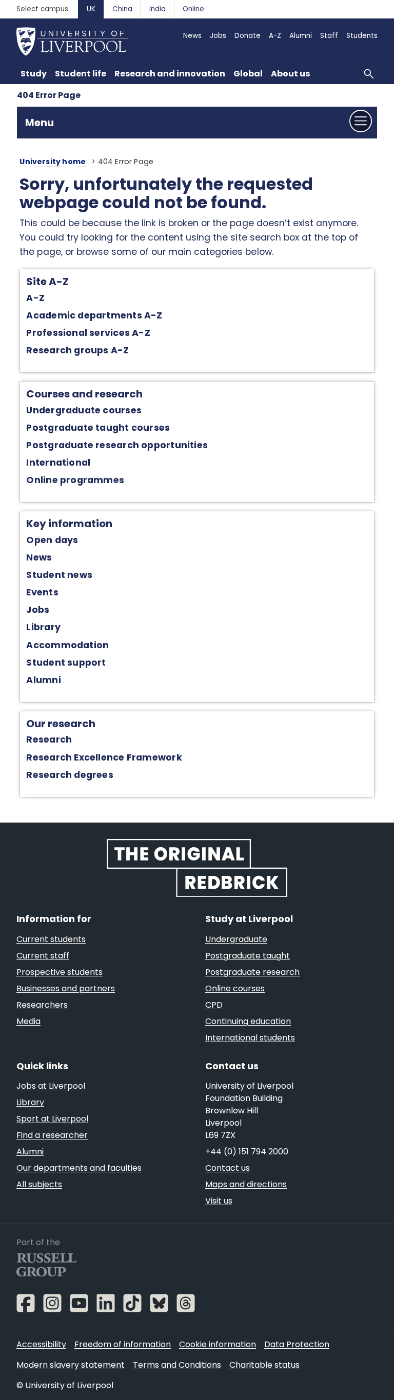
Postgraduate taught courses (98, 428)
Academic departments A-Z (94, 315)
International (58, 462)
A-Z (35, 298)
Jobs (37, 610)
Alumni (43, 680)
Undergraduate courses (84, 410)
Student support (66, 662)
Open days (52, 540)
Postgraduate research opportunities (117, 445)
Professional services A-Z (88, 333)
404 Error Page (49, 95)
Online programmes (75, 480)
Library (43, 627)
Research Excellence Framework (104, 757)
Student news (59, 575)
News (39, 557)
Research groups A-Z (77, 350)
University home (52, 161)
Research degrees (69, 775)
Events (42, 592)
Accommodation (67, 645)
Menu (39, 122)
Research (49, 739)
